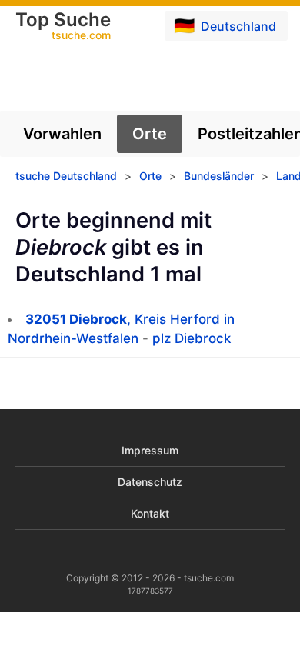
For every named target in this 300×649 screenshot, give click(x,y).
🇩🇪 (225, 25)
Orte (149, 134)
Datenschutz (150, 481)
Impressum (150, 450)
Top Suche (63, 27)
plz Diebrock (191, 338)
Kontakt (150, 513)
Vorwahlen (62, 134)
